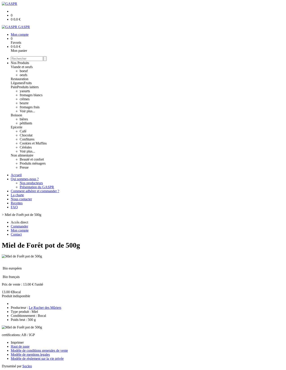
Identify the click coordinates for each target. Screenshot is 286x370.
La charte (17, 195)
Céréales (26, 147)
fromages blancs (31, 95)
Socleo (27, 366)
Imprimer (17, 342)
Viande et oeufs (22, 67)
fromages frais (30, 107)
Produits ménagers (33, 163)
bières (24, 119)
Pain (14, 87)
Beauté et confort (32, 159)
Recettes (17, 203)
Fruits (28, 83)
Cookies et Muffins (33, 143)
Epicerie (16, 127)
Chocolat (26, 135)
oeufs (23, 75)
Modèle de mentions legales (30, 354)
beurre (24, 103)
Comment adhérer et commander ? (35, 191)
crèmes (24, 99)
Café (23, 131)
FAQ (14, 207)
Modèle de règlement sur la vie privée (37, 358)
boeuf (24, 71)
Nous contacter (21, 199)
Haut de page (20, 346)
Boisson (16, 115)
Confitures (27, 139)
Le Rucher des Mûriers (45, 307)
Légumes (17, 83)
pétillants (26, 123)
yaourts (25, 91)
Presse (24, 167)
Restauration (19, 79)
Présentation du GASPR (37, 187)
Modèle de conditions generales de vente (39, 350)
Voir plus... (27, 111)
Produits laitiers (28, 87)
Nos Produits (20, 63)
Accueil (16, 175)
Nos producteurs (31, 183)
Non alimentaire (22, 155)
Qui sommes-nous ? (25, 179)
